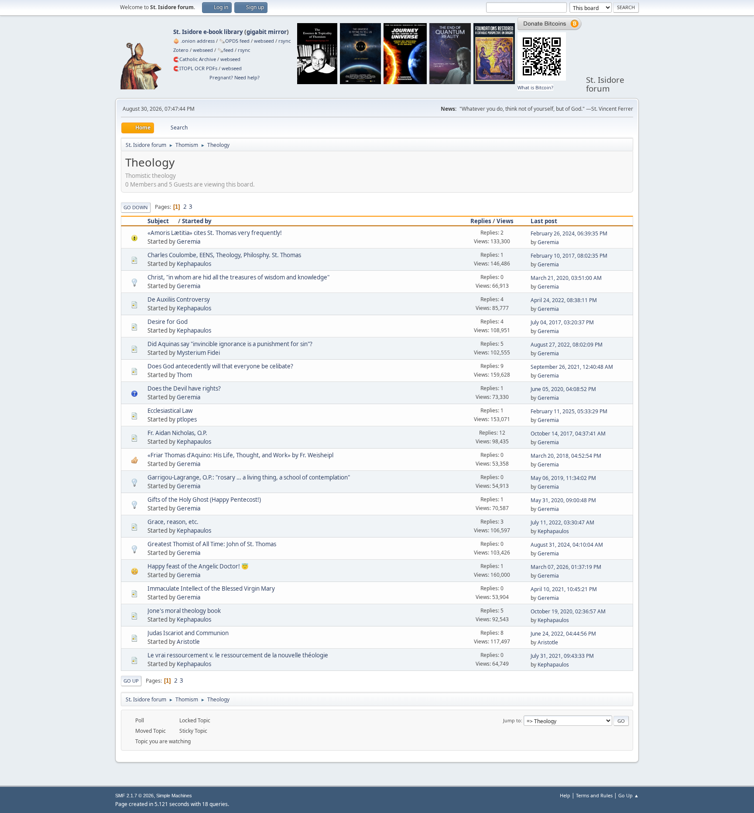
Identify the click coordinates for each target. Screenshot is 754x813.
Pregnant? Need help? (234, 77)
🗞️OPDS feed (234, 40)
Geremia (188, 241)
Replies (480, 221)
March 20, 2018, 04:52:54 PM (566, 455)
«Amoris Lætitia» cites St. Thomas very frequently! (214, 233)
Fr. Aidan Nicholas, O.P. (177, 433)
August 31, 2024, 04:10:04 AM (567, 544)
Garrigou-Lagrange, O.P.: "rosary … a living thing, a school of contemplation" (248, 477)
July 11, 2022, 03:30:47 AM (562, 522)
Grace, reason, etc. (173, 522)
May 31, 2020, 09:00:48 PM (563, 500)
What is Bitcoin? (535, 87)
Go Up (131, 680)
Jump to (512, 720)
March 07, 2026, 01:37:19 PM (566, 567)
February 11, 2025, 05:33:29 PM (569, 411)
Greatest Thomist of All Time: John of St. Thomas (211, 544)
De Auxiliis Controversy (178, 299)
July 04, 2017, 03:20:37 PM (562, 322)
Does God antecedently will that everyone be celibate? (220, 366)
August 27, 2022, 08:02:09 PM (567, 344)
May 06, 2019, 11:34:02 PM (563, 478)
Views (505, 221)
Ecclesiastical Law (169, 411)
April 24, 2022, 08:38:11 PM (564, 300)
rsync (284, 40)
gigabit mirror (267, 32)
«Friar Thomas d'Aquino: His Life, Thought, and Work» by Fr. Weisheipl (240, 455)
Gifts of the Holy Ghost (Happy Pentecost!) (204, 499)
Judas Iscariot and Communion (188, 633)
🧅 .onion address (194, 40)
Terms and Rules (594, 795)
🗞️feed (225, 50)
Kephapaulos (194, 264)
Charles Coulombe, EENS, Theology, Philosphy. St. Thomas (224, 255)
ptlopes (187, 419)
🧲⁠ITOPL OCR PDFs (195, 68)
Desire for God (167, 322)
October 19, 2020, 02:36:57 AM (568, 611)
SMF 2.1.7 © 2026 (134, 795)
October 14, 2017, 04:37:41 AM (568, 433)
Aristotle (188, 642)
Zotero (180, 50)
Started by (197, 221)
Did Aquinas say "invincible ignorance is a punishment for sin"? (229, 344)
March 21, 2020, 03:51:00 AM (566, 278)
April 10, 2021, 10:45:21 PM (564, 589)
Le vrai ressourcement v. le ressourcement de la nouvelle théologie (237, 655)
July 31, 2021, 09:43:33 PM (562, 656)
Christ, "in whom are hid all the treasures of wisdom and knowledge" (238, 277)
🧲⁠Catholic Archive (194, 59)
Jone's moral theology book (184, 611)
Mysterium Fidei (198, 353)
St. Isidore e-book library (208, 32)
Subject (158, 221)
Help (565, 795)
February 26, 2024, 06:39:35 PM (569, 233)
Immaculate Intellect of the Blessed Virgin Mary (211, 588)
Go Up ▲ (628, 795)
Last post (544, 221)
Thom (184, 375)
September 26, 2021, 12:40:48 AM (572, 367)
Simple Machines (174, 795)
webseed (264, 40)
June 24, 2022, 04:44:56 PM (563, 633)
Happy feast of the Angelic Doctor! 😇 (198, 566)
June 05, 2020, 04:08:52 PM (563, 389)
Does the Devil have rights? (184, 388)
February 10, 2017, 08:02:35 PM (569, 255)
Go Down (135, 207)
